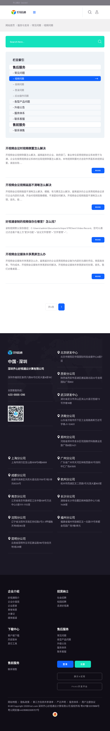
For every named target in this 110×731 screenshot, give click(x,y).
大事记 (11, 613)
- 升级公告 (19, 107)
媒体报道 (12, 617)
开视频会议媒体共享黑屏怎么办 (26, 254)
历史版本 (12, 639)
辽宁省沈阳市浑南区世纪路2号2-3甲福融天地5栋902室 (32, 523)
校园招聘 (61, 601)
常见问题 (36, 25)
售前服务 (19, 124)
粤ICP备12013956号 (90, 706)
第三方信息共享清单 (43, 702)
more (98, 170)
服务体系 (61, 647)
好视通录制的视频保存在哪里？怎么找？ (31, 221)
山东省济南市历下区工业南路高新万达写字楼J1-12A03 (81, 422)
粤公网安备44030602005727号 (23, 710)
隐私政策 (25, 702)
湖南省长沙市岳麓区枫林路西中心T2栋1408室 (80, 502)
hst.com (33, 706)
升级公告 (61, 643)
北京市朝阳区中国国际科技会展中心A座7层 (81, 358)
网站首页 (10, 25)
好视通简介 (13, 597)
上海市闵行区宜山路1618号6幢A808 (29, 462)
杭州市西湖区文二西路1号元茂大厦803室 (81, 483)
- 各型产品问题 (21, 101)
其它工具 (12, 643)
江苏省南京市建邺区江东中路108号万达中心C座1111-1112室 (31, 502)
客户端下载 (13, 635)
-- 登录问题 (18, 90)
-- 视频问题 (18, 78)
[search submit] (100, 41)
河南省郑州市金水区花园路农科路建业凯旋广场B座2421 (81, 443)
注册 (82, 664)
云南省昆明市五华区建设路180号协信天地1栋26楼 (31, 544)
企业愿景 (12, 605)
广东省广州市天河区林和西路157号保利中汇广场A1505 (80, 464)
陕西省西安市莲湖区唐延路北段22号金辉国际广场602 (81, 379)
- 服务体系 (19, 113)
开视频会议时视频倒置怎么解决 (26, 148)
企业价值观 (13, 601)
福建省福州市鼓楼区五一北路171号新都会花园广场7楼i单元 (80, 523)
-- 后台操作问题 (21, 95)
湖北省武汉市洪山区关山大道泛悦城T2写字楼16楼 (80, 401)
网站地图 (12, 702)
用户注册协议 (88, 702)
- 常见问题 (19, 72)
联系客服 (61, 651)
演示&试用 (79, 676)
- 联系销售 (19, 130)
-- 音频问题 (18, 84)
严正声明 (61, 702)
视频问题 (48, 25)
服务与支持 (23, 25)
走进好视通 (63, 605)
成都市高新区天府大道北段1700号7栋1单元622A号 (31, 481)
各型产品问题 (64, 639)
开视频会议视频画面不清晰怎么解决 (28, 185)
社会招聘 (61, 597)
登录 (65, 664)
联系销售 (12, 669)
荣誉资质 (12, 609)
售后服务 (19, 67)
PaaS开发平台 (80, 686)
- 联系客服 (19, 118)
